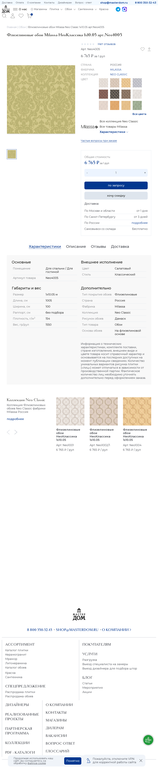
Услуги (89, 654)
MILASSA (115, 69)
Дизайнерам (65, 2)
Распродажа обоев (19, 696)
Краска (10, 673)
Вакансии (56, 735)
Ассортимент (20, 644)
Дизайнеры (17, 704)
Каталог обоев (15, 667)
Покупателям (96, 644)
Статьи (87, 683)
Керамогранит (15, 654)
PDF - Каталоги (20, 752)
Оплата (20, 2)
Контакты (49, 2)
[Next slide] (16, 432)
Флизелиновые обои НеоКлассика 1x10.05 (68, 435)
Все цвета (139, 114)
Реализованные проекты (22, 716)
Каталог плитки (16, 650)
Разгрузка (89, 660)
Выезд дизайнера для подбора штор (109, 668)
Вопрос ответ (60, 743)
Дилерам (55, 728)
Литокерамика (16, 663)
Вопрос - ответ (83, 2)
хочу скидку (116, 195)
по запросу (116, 185)
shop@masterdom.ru (114, 2)
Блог (87, 677)
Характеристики (112, 132)
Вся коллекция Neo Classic (119, 121)
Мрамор (11, 659)
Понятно (72, 761)
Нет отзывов (107, 44)
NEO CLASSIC (118, 74)
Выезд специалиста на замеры (105, 664)
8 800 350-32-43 (145, 2)
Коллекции (17, 742)
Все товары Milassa (113, 126)
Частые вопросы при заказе (99, 140)
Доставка (7, 2)
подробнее (140, 223)
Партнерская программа (18, 731)
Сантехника (14, 677)
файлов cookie (36, 763)
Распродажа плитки (20, 692)
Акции (87, 692)
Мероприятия (92, 687)
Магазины (56, 720)
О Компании (59, 704)
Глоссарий (57, 751)
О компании (34, 2)
